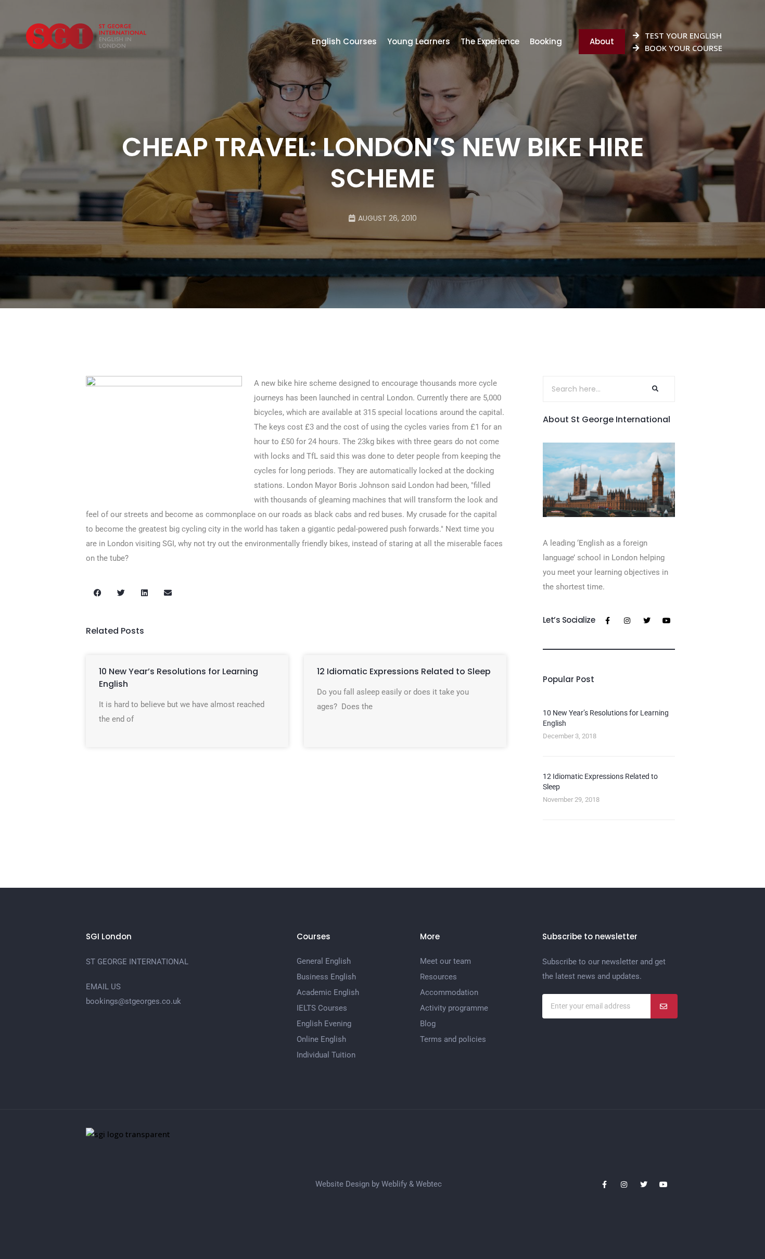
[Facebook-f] (607, 620)
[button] (97, 593)
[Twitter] (647, 620)
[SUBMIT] (664, 1006)
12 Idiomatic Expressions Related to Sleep (404, 671)
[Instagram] (627, 620)
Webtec (429, 1184)
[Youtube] (666, 620)
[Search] (654, 388)
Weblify (394, 1184)
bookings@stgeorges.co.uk (133, 1001)
